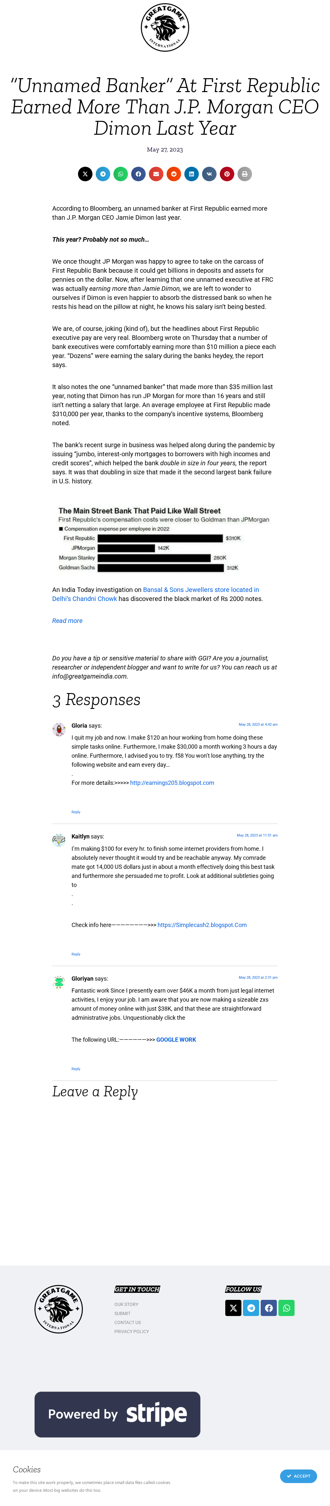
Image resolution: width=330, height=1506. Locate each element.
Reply (76, 812)
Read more (67, 621)
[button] (85, 174)
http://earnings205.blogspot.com (172, 782)
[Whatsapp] (286, 1308)
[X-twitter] (233, 1308)
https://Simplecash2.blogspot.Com (202, 925)
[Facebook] (269, 1308)
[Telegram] (251, 1308)
